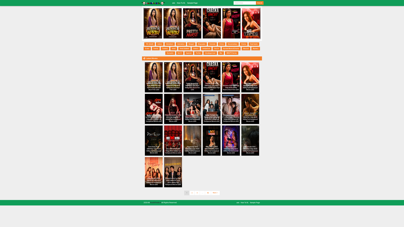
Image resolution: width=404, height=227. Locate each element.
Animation (180, 44)
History (195, 48)
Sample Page (192, 3)
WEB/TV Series (232, 53)
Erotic (147, 48)
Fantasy (165, 48)
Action (159, 44)
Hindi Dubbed (184, 48)
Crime (221, 44)
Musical (246, 48)
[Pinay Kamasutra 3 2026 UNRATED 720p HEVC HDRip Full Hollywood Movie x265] (172, 23)
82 (208, 193)
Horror (216, 48)
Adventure (169, 44)
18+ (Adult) (149, 44)
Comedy (212, 44)
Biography (201, 44)
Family (155, 48)
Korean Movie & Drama (231, 48)
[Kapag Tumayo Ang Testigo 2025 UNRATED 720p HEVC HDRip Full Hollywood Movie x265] (212, 23)
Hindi (174, 48)
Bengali (191, 44)
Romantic (170, 53)
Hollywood (206, 48)
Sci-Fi (180, 53)
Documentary (232, 44)
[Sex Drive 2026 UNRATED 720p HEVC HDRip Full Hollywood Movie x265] (192, 23)
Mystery (255, 48)
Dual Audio (254, 44)
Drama (243, 44)
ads (173, 3)
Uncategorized (210, 53)
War (221, 53)
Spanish (189, 53)
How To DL (181, 3)
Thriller (198, 53)
